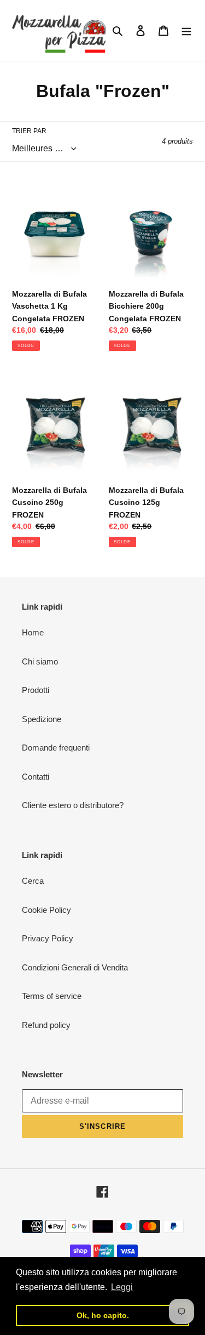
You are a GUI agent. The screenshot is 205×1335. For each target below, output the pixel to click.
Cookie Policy (46, 909)
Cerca (33, 880)
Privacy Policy (47, 938)
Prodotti (35, 690)
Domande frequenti (56, 747)
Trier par (29, 131)
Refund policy (46, 1025)
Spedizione (41, 719)
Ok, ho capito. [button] (103, 1315)
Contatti (35, 776)
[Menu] (186, 30)
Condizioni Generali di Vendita (75, 967)
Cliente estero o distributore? (73, 805)
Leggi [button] (122, 1287)
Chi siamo (40, 661)
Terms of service (51, 996)
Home (33, 632)
